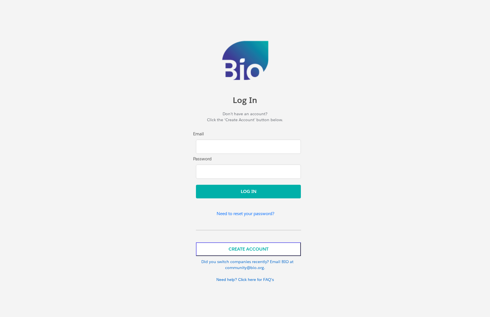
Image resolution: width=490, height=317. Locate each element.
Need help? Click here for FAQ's (245, 279)
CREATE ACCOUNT (249, 249)
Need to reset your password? (245, 213)
